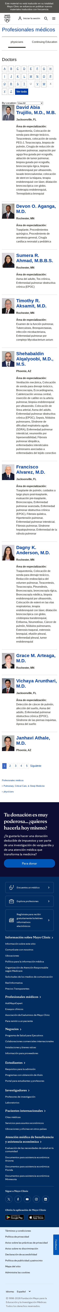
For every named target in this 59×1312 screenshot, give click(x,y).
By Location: (9, 103)
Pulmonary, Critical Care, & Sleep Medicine (24, 786)
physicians (17, 42)
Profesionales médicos (28, 30)
